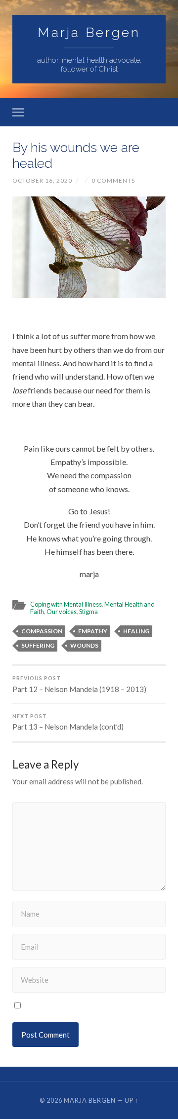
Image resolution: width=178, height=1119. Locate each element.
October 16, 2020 (42, 180)
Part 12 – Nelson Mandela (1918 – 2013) (79, 684)
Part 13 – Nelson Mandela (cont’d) (68, 722)
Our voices (61, 612)
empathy (92, 631)
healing (136, 631)
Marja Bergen (89, 32)
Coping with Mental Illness (66, 604)
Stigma (88, 612)
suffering (37, 645)
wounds (84, 645)
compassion (41, 631)
